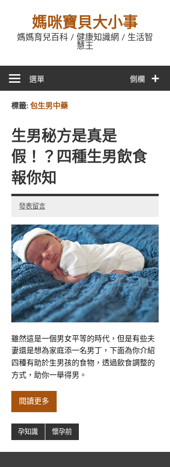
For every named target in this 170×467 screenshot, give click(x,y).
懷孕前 (62, 431)
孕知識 (28, 431)
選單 (36, 79)
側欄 (137, 79)
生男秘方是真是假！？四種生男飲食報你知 (79, 157)
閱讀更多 (34, 401)
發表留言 (32, 206)
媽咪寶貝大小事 (85, 22)
